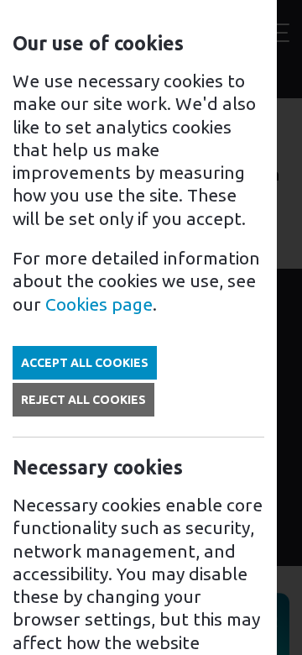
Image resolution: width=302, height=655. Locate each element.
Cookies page (99, 304)
